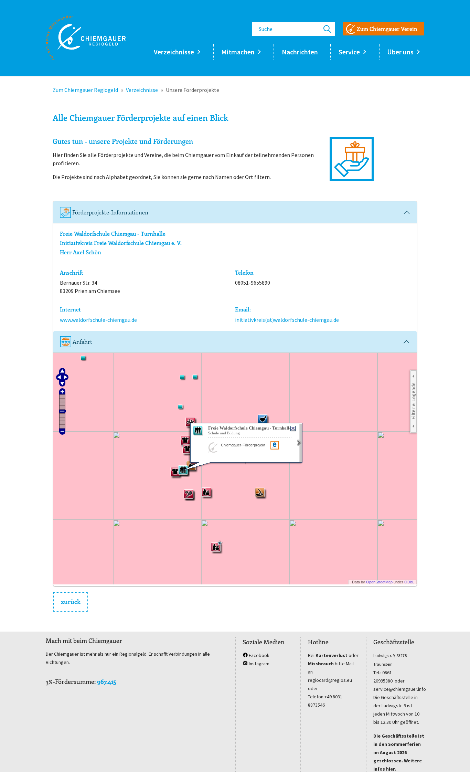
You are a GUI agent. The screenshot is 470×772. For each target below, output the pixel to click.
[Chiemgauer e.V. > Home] (86, 38)
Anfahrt (81, 341)
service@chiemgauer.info (399, 689)
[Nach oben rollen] (455, 757)
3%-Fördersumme (70, 681)
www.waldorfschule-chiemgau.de (98, 319)
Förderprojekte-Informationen (109, 212)
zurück (71, 601)
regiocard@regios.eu (330, 680)
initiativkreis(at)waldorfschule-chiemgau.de (287, 319)
